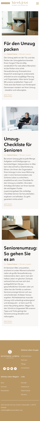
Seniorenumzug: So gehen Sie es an (20, 253)
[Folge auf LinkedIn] (11, 368)
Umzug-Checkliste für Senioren (18, 144)
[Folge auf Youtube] (8, 368)
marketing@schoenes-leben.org (11, 410)
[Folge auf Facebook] (4, 368)
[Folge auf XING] (15, 368)
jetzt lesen (8, 95)
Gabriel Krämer (12, 54)
